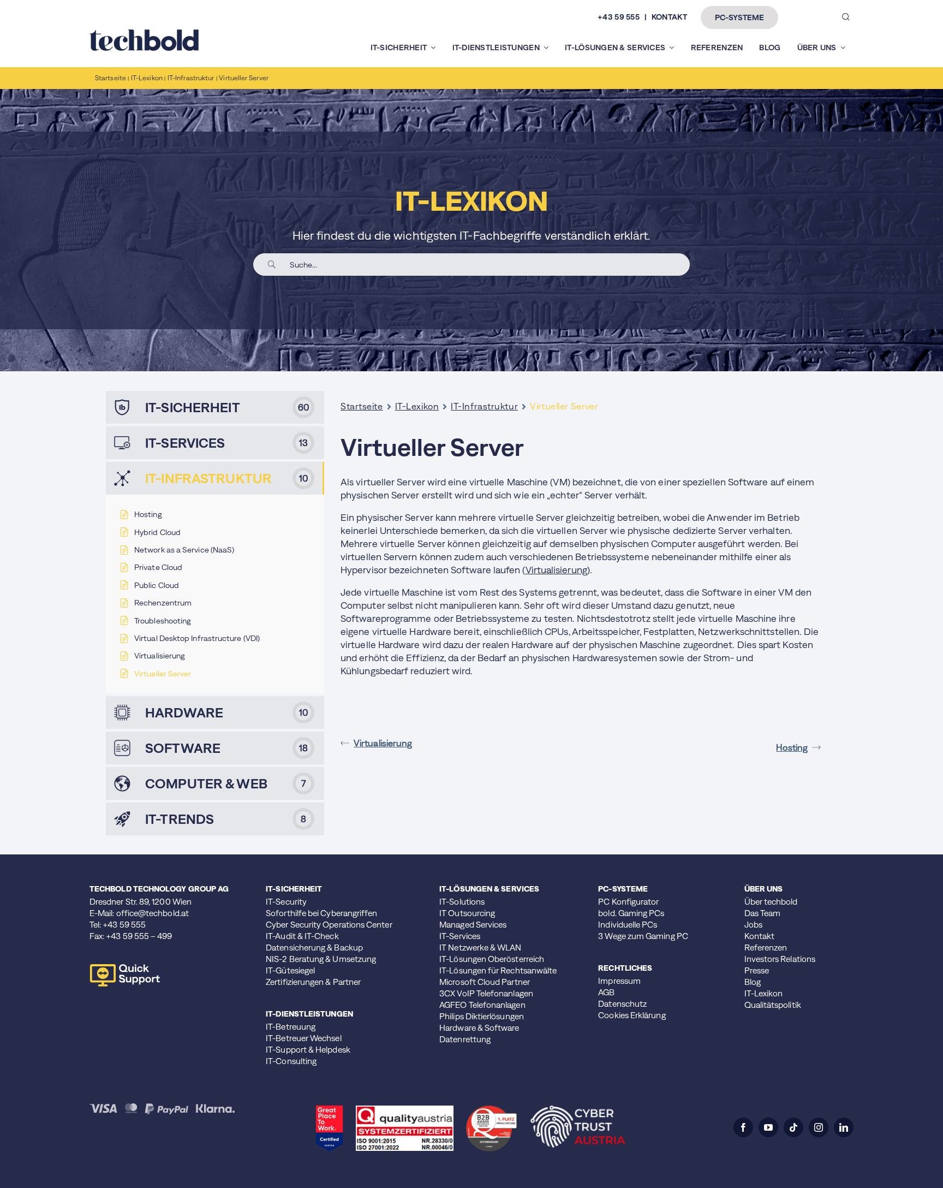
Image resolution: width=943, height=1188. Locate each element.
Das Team (762, 913)
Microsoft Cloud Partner (484, 982)
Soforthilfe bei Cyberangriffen (321, 913)
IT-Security (286, 901)
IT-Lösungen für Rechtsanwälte (498, 970)
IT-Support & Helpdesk (308, 1049)
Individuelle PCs (627, 924)
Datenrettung (465, 1039)
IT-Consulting (291, 1061)
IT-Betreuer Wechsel (303, 1038)
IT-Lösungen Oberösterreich (491, 959)
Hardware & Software (479, 1027)
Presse (756, 970)
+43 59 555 (619, 17)
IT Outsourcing (467, 913)
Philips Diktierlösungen (481, 1016)
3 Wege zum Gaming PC (643, 936)
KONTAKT (669, 17)
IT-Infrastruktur (484, 406)
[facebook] (743, 1127)
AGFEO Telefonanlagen (482, 1004)
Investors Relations (779, 959)
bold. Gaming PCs (631, 913)
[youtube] (768, 1127)
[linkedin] (844, 1127)
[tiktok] (793, 1127)
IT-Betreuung (290, 1026)
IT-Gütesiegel (290, 970)
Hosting (792, 747)
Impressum (619, 980)
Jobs (753, 924)
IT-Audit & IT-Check (302, 936)
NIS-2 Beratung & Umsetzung (321, 959)
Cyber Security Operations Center (329, 924)
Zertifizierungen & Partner (313, 982)
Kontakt (759, 936)
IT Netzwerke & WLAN (480, 947)
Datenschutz (622, 1003)
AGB (606, 992)
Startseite (362, 406)
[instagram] (818, 1127)
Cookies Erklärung (631, 1015)
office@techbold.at (152, 913)
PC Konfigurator (628, 901)
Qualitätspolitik (772, 1004)
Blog (752, 982)
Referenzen (765, 947)
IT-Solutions (462, 901)
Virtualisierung (383, 743)
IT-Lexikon (417, 406)
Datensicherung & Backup (314, 947)
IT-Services (459, 936)
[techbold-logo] (144, 33)
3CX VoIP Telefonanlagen (486, 993)
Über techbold (771, 901)
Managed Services (472, 924)
